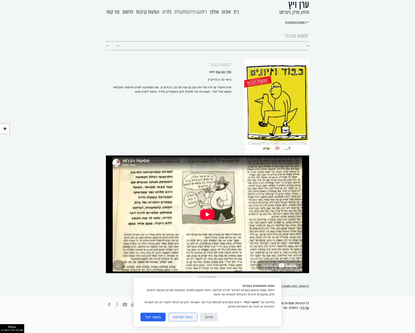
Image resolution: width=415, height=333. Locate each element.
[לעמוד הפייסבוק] (109, 307)
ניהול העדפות (182, 317)
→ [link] (117, 46)
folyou (12, 328)
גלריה (166, 12)
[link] (291, 286)
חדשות (128, 12)
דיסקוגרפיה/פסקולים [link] (295, 22)
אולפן (214, 12)
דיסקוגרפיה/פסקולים (190, 12)
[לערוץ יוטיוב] (132, 307)
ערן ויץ (304, 308)
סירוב (209, 317)
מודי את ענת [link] (223, 72)
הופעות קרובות (147, 12)
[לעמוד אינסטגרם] (124, 307)
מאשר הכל (153, 317)
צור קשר (113, 12)
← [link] (107, 46)
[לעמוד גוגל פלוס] (117, 307)
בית (236, 12)
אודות (226, 12)
